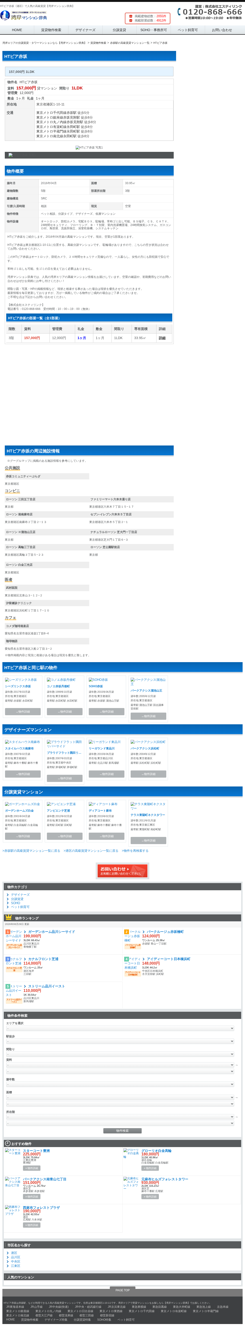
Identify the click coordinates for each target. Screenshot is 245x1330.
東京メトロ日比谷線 (80, 1311)
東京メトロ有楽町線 (51, 127)
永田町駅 (73, 127)
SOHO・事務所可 (153, 30)
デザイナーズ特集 (56, 1319)
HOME (17, 30)
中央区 (15, 1261)
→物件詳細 (23, 711)
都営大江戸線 (44, 1315)
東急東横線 (139, 1306)
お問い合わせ (222, 30)
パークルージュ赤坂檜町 (165, 932)
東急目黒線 (159, 1306)
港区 (49, 104)
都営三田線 (86, 1315)
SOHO (15, 903)
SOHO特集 (104, 1319)
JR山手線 (36, 1306)
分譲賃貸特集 (82, 1319)
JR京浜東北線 (117, 1306)
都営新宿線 (107, 1315)
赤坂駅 (72, 113)
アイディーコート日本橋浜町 (168, 959)
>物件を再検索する (135, 850)
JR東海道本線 (15, 1306)
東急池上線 (203, 1306)
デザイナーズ (85, 30)
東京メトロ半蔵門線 (51, 131)
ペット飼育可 (188, 30)
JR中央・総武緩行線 (88, 1306)
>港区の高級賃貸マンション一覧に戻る (91, 850)
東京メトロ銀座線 (49, 117)
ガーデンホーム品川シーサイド (51, 932)
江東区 (15, 1266)
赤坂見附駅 (71, 117)
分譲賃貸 (119, 30)
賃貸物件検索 (51, 30)
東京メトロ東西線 (111, 1311)
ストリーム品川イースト (46, 986)
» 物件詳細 (31, 1168)
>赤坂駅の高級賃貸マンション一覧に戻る (31, 850)
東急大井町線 (181, 1306)
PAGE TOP (123, 1290)
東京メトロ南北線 (49, 136)
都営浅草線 (66, 1315)
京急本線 (222, 1306)
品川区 (15, 1257)
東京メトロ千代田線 (51, 113)
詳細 (162, 338)
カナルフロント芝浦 (43, 959)
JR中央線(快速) (59, 1306)
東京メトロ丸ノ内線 (51, 122)
